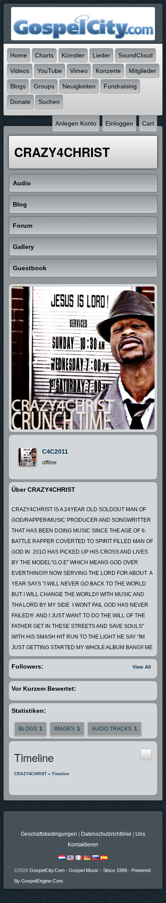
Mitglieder (142, 70)
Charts (44, 55)
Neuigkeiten (79, 86)
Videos (19, 70)
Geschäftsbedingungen (49, 834)
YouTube (49, 70)
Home (18, 55)
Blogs (18, 86)
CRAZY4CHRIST (30, 774)
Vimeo (79, 70)
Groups (44, 86)
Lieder (101, 55)
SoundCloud (135, 55)
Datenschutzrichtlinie (106, 834)
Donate (20, 101)
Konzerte (108, 70)
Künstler (73, 55)
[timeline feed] (146, 754)
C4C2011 (55, 451)
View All (141, 667)
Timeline (60, 774)
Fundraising (120, 86)
